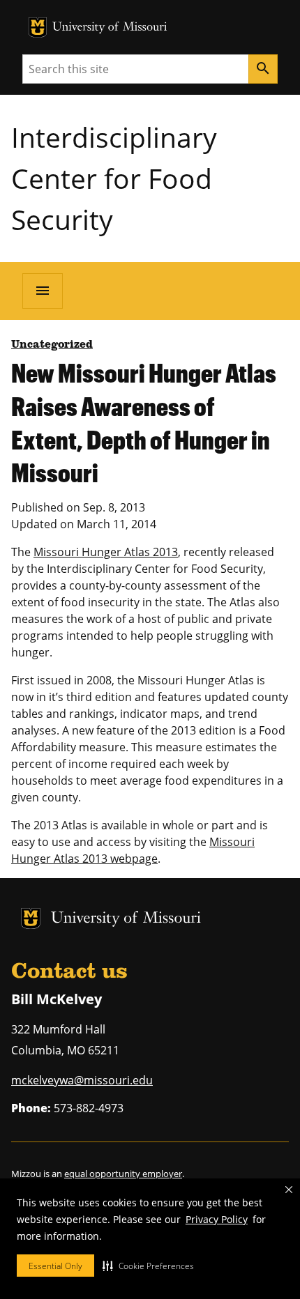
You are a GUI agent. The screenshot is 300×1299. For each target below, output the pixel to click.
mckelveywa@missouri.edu (82, 1080)
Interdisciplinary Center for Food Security (114, 177)
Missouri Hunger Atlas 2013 (105, 552)
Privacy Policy (217, 1219)
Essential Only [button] (55, 1266)
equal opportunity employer (123, 1173)
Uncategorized (52, 345)
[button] (148, 1265)
